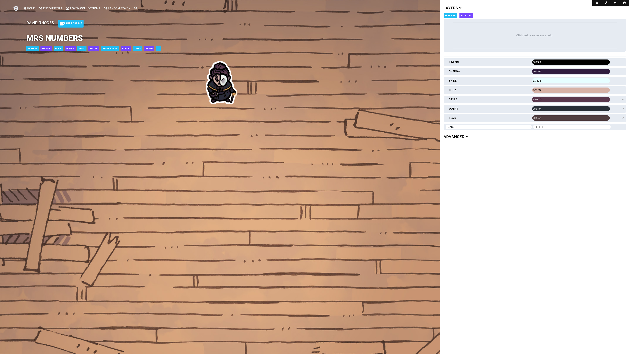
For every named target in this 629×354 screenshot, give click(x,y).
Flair (452, 117)
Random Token (118, 8)
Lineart (454, 62)
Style (453, 99)
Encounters (52, 8)
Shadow (454, 71)
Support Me (73, 23)
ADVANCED (455, 136)
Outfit (453, 108)
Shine (453, 80)
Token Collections (84, 8)
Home (30, 8)
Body (452, 90)
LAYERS (451, 8)
